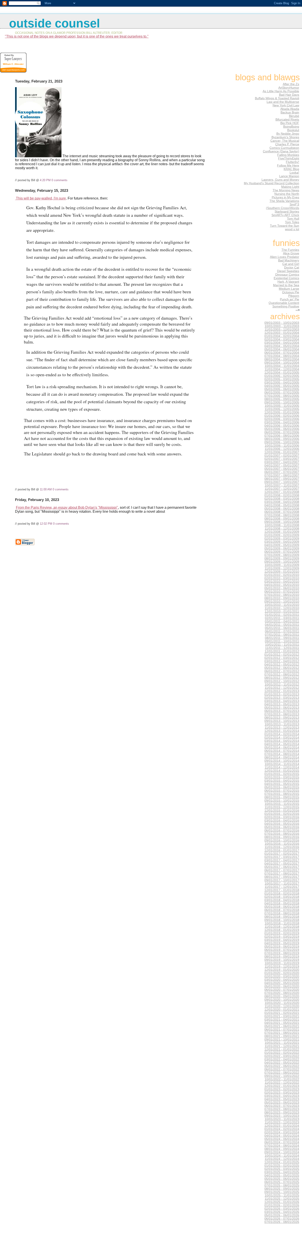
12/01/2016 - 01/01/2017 (281, 850)
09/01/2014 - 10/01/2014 (281, 760)
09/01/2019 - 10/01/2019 (281, 959)
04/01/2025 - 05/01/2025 (281, 1175)
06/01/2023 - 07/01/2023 (281, 1105)
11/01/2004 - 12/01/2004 (282, 369)
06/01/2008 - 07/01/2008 (281, 512)
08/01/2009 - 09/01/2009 (281, 558)
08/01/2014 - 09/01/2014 (281, 757)
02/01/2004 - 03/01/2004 (281, 339)
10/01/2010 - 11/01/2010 (282, 604)
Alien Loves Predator (284, 257)
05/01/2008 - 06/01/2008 (281, 508)
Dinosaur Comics (287, 274)
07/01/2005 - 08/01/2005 (281, 395)
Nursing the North (286, 194)
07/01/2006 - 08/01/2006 (281, 435)
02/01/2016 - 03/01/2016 (281, 817)
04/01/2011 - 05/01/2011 (282, 624)
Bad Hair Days (289, 94)
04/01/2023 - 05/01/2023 (281, 1099)
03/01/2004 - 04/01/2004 (281, 342)
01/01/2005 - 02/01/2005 (281, 376)
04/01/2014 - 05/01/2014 (281, 744)
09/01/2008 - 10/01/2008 (281, 522)
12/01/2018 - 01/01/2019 (281, 930)
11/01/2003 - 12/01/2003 (282, 329)
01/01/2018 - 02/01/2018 (281, 893)
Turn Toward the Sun (284, 225)
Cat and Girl (290, 264)
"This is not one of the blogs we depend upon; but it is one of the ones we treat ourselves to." (77, 36)
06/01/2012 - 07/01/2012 (281, 671)
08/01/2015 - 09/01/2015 (281, 797)
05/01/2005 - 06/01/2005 (281, 389)
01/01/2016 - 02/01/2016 (281, 814)
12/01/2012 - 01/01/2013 (281, 691)
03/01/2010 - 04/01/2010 (281, 581)
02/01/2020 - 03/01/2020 (281, 976)
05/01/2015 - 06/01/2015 (281, 787)
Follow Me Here (288, 165)
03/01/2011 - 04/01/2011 (282, 621)
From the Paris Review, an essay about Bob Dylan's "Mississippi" (67, 507)
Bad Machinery (288, 260)
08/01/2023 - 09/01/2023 (281, 1112)
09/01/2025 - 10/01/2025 (281, 1192)
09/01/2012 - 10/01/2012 (281, 681)
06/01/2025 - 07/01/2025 (281, 1182)
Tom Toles (292, 222)
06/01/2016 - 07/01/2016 (281, 830)
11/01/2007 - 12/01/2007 (282, 488)
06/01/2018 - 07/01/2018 (281, 910)
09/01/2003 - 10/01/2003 (281, 322)
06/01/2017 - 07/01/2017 (281, 870)
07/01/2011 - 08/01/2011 (282, 634)
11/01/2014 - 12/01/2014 (282, 767)
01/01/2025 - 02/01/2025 (281, 1165)
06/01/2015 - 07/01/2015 (281, 790)
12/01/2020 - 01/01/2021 (281, 1009)
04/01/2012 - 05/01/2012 (281, 664)
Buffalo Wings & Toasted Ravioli (277, 98)
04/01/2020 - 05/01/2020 (281, 983)
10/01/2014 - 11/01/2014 (282, 764)
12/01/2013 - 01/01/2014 (281, 731)
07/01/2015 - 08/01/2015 (281, 794)
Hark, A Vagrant (288, 281)
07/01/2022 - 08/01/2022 (281, 1072)
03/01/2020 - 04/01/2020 (281, 979)
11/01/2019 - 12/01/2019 (282, 966)
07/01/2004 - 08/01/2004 (281, 356)
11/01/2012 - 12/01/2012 (282, 687)
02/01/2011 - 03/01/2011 (282, 618)
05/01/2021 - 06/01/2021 (281, 1026)
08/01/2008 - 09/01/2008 (281, 518)
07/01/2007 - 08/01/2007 (281, 475)
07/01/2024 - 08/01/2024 (281, 1145)
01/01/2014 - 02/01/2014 (281, 734)
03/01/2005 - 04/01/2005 (281, 382)
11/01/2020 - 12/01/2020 (282, 1006)
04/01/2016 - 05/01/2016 (281, 823)
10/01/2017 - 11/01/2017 (282, 883)
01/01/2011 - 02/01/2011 (282, 614)
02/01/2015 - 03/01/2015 (281, 777)
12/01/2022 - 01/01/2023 (281, 1086)
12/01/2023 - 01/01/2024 (281, 1125)
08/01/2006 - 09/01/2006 (281, 439)
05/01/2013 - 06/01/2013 (281, 707)
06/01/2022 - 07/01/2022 (281, 1069)
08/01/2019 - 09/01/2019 (281, 956)
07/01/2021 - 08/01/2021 (281, 1032)
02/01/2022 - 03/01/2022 (281, 1056)
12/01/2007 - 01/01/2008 (281, 492)
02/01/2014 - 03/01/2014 (281, 737)
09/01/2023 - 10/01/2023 (281, 1115)
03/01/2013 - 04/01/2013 (281, 701)
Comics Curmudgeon (284, 148)
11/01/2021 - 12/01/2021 (282, 1046)
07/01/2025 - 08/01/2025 (281, 1185)
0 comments (59, 180)
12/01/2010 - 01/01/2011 (282, 611)
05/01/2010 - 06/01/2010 (281, 588)
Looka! (294, 172)
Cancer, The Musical (284, 140)
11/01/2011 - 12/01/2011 (282, 648)
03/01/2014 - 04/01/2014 (281, 741)
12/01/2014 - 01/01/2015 (281, 770)
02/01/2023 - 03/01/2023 (281, 1092)
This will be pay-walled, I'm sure (40, 198)
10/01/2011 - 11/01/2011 (282, 644)
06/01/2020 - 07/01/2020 (281, 989)
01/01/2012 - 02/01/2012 (281, 654)
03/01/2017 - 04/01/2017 (281, 860)
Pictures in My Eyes (285, 197)
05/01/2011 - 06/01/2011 (282, 628)
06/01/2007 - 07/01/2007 (281, 472)
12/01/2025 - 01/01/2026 (281, 1202)
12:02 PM (46, 523)
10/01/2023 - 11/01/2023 (282, 1119)
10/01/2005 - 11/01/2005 (282, 405)
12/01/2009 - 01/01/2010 (281, 571)
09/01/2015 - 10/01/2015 (281, 800)
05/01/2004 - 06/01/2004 (281, 349)
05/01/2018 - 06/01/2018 (281, 906)
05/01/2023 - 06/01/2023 (281, 1102)
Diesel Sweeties (288, 271)
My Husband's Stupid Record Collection (271, 183)
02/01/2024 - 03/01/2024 (281, 1132)
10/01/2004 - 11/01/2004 (282, 366)
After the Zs (291, 84)
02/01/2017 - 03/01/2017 (281, 857)
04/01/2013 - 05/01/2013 (281, 704)
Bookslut (293, 130)
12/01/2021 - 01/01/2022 (281, 1049)
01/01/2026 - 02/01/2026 (281, 1205)
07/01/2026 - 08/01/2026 (281, 1222)
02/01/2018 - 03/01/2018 (281, 896)
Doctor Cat (291, 267)
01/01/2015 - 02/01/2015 (281, 774)
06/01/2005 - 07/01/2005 (281, 392)
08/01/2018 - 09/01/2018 (281, 916)
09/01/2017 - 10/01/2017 (281, 880)
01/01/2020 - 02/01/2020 (281, 973)
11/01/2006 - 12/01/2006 (282, 449)
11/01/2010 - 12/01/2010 (282, 608)
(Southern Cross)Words (282, 208)
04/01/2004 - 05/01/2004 (281, 346)
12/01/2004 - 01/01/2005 (281, 372)
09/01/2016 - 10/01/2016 (281, 840)
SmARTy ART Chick (285, 215)
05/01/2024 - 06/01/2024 (281, 1139)
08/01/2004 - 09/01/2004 (281, 359)
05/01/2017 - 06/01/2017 (281, 867)
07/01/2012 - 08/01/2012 (281, 674)
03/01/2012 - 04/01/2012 (281, 661)
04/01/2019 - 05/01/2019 (281, 943)
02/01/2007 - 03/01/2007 (281, 459)
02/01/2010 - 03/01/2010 (281, 578)
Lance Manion (289, 176)
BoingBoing (291, 126)
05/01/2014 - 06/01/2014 (281, 747)
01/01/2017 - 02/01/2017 (281, 853)
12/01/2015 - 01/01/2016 (281, 810)
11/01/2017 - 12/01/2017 (282, 887)
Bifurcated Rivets (287, 119)
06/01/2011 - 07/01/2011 (282, 631)
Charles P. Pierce (287, 144)
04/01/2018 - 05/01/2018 (281, 903)
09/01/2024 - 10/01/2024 (281, 1152)
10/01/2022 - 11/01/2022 (282, 1079)
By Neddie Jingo (287, 133)
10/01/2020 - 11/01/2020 (282, 1003)
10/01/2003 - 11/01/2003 (282, 326)
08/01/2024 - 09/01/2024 (281, 1149)
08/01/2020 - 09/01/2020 (281, 996)
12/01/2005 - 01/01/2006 (281, 412)
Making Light (290, 186)
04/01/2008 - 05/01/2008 (281, 505)
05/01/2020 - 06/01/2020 (281, 986)
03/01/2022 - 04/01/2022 (281, 1059)
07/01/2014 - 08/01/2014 (281, 754)
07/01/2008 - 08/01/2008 (281, 515)
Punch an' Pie (289, 299)
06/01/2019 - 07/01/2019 (281, 950)
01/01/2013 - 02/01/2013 (281, 694)
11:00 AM (46, 489)
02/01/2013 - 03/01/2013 (281, 697)
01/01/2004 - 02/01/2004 (281, 336)
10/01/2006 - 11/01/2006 (282, 445)
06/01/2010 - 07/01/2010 (281, 591)
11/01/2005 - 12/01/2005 (282, 409)
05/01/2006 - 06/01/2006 (281, 429)
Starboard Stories (287, 211)
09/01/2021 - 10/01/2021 (281, 1039)
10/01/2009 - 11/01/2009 (282, 565)
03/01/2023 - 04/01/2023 (281, 1096)
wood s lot (292, 229)
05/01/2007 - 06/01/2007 (281, 468)
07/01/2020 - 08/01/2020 (281, 993)
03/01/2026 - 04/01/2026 (281, 1212)
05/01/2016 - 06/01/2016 (281, 827)
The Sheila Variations (284, 201)
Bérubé (294, 116)
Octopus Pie (290, 292)
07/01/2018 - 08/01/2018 (281, 913)
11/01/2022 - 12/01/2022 (282, 1082)
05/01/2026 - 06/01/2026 (281, 1215)
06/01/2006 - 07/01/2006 (281, 432)
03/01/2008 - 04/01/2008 (281, 502)
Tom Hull (293, 218)
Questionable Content (284, 303)
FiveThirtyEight (288, 158)
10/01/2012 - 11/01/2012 (282, 684)
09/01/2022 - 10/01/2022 (281, 1076)
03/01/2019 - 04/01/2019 (281, 940)
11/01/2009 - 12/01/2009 (282, 568)
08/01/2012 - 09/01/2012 (281, 677)
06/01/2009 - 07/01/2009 (281, 551)
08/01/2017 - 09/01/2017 (281, 877)
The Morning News (286, 190)
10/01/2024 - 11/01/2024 (282, 1155)
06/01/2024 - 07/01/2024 (281, 1142)
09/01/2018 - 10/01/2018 (281, 920)
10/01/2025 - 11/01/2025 (282, 1195)
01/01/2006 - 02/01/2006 (281, 415)
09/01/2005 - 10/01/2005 (281, 402)
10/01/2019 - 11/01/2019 (282, 963)
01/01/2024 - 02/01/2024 (281, 1129)
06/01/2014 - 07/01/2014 (281, 750)
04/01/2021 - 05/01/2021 (281, 1023)
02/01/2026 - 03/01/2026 (281, 1208)
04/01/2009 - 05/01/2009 (281, 545)
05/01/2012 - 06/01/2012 (281, 668)
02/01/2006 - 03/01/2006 (281, 419)
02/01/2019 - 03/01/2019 (281, 936)
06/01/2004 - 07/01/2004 (281, 352)
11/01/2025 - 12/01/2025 (282, 1198)
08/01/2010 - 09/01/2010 (281, 598)
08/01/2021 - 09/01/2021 (281, 1036)
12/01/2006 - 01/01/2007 (281, 452)
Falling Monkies (288, 155)
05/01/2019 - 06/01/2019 (281, 946)
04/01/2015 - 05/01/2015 (281, 784)
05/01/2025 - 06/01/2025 (281, 1178)
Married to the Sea (286, 285)
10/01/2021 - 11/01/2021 (282, 1042)
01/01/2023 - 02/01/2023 (281, 1089)
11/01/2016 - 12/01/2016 (282, 847)
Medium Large (289, 288)
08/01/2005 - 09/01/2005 (281, 399)
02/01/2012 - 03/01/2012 (281, 658)
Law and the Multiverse (283, 102)
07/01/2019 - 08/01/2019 (281, 953)
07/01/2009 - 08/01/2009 (281, 555)
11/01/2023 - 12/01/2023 (282, 1122)
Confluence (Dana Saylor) (281, 151)
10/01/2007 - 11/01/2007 (282, 485)
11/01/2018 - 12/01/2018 (282, 926)
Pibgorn (293, 295)
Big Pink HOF (289, 123)
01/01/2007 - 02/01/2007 (281, 455)
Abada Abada (289, 109)
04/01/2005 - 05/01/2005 (281, 386)
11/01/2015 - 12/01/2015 (282, 807)
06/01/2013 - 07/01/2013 (281, 711)
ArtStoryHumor (288, 87)
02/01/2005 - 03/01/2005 (281, 379)
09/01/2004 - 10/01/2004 (281, 362)
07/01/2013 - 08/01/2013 (281, 714)
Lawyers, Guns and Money (280, 179)
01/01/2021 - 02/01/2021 (281, 1013)
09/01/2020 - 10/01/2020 (281, 999)
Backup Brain (290, 112)
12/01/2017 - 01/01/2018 (281, 890)
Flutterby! (292, 162)
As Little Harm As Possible (281, 91)
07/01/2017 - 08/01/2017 (281, 873)
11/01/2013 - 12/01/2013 (282, 727)
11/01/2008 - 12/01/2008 (282, 528)
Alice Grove (291, 253)
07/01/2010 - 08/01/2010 (281, 595)
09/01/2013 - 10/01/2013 (281, 721)
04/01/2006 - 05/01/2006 (281, 425)
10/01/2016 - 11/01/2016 (282, 843)
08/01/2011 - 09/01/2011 (282, 638)
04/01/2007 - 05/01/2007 (281, 465)
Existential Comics (286, 278)
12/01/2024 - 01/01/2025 (281, 1162)
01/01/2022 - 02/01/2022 (281, 1052)
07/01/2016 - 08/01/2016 (281, 833)
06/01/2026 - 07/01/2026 (281, 1218)
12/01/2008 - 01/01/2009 (281, 532)
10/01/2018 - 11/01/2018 (282, 923)
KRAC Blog (291, 169)
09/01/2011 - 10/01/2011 (282, 641)
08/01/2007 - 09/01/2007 (281, 478)
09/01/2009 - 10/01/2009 (281, 561)
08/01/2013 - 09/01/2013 (281, 717)
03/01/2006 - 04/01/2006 (281, 422)
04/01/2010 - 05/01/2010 (281, 585)
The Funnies (290, 249)
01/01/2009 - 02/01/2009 (281, 535)
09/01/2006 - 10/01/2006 (281, 442)
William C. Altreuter (13, 64)
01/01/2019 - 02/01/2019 (281, 933)
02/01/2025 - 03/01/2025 (281, 1169)
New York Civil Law (286, 105)
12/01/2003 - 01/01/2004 (281, 332)
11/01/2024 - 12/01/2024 (282, 1159)
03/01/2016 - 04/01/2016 (281, 820)
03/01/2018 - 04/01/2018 (281, 900)
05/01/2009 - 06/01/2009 (281, 548)
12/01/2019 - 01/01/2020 (281, 969)
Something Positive (285, 306)
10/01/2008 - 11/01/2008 (282, 525)
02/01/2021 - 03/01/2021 (281, 1016)
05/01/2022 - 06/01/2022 (281, 1066)
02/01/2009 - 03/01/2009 (281, 538)
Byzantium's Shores (285, 137)
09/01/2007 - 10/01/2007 (281, 482)
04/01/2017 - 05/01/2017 (281, 863)
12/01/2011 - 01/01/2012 (282, 651)
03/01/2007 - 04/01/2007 (281, 462)
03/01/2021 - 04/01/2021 (281, 1019)
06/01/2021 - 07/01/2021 (281, 1029)
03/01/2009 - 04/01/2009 (281, 541)
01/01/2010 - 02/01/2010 (281, 575)
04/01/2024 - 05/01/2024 (281, 1135)
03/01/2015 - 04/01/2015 (281, 780)
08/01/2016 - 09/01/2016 (281, 837)
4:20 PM (45, 180)
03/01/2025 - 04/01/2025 (281, 1172)
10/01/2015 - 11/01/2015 (282, 804)
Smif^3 (294, 204)
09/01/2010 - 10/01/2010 (281, 601)
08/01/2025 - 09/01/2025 (281, 1188)
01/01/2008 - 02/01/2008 (281, 495)
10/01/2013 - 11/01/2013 (282, 724)
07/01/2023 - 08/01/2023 (281, 1109)
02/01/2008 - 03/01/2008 (281, 498)
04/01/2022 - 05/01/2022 (281, 1062)
